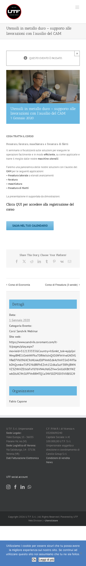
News (49, 462)
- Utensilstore (51, 520)
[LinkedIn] (22, 487)
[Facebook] (15, 487)
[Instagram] (8, 487)
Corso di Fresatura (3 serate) (61, 284)
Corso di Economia (19, 284)
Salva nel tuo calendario (30, 225)
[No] (81, 553)
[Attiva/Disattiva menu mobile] (77, 7)
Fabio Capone (18, 401)
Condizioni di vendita (58, 458)
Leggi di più (46, 559)
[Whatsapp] (29, 487)
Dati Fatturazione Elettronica (22, 458)
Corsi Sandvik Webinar (23, 331)
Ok (34, 559)
